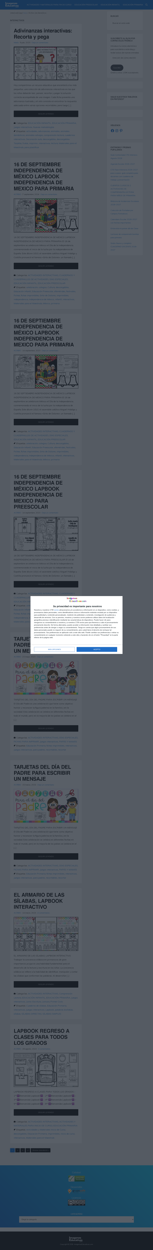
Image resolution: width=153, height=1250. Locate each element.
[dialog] (76, 625)
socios (56, 610)
